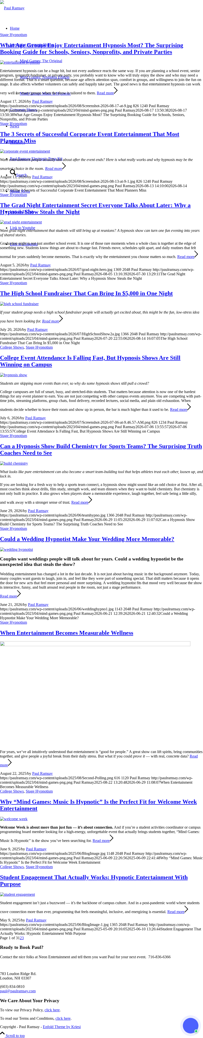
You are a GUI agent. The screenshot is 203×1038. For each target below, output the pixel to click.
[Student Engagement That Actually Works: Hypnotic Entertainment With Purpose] (17, 894)
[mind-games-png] (12, 8)
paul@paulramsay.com (18, 991)
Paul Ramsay (42, 101)
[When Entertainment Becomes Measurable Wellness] (95, 645)
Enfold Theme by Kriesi (62, 1027)
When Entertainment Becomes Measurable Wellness (66, 633)
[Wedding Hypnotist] (16, 549)
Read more (105, 93)
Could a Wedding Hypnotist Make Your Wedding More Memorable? (87, 539)
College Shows (12, 347)
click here (52, 1010)
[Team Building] (14, 463)
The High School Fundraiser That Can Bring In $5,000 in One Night (86, 293)
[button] (190, 1025)
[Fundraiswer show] (19, 304)
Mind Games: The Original (41, 61)
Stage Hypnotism (13, 35)
